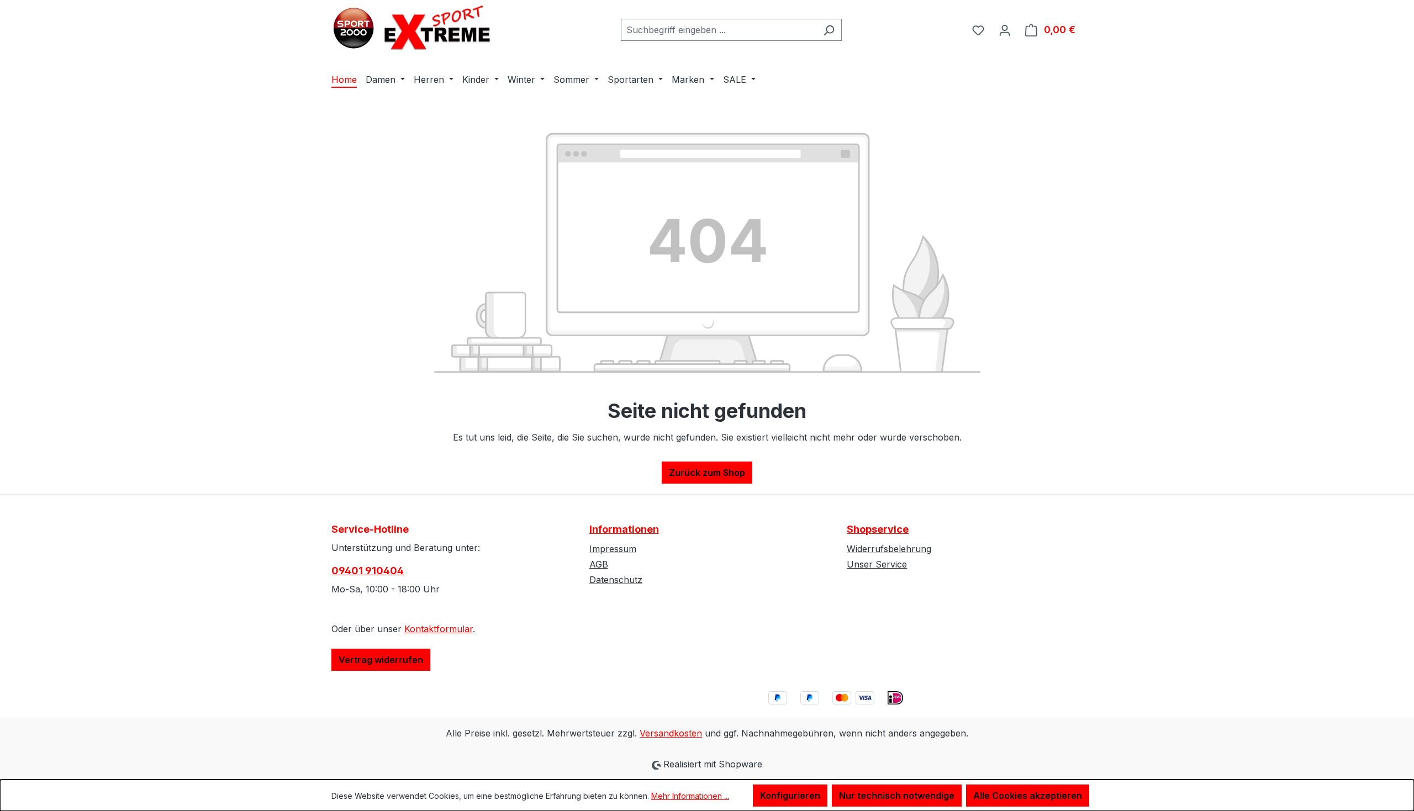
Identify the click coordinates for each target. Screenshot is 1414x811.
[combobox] (718, 30)
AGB (598, 564)
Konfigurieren (790, 795)
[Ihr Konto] (1004, 30)
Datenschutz (615, 579)
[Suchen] (829, 30)
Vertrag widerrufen (381, 659)
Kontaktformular (438, 628)
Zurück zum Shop (707, 472)
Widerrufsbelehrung (889, 548)
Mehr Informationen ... (690, 796)
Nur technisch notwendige (896, 795)
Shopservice (878, 529)
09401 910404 (367, 570)
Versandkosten (671, 733)
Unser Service (877, 564)
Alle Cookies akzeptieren (1027, 795)
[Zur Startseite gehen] (414, 27)
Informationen (624, 529)
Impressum (612, 548)
